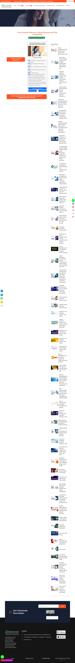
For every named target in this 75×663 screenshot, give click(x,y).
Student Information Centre (39, 5)
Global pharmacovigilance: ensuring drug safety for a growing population (62, 51)
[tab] (7, 93)
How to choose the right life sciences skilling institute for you (63, 368)
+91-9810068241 (49, 1)
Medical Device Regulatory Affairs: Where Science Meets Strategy (62, 199)
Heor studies (62, 549)
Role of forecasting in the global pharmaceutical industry (63, 404)
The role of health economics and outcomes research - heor (63, 413)
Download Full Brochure (38, 88)
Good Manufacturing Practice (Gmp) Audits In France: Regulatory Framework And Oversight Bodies (63, 393)
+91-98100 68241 (48, 637)
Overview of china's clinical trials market (62, 471)
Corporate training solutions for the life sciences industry (63, 209)
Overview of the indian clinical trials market (63, 479)
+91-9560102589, (27, 1)
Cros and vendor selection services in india (63, 306)
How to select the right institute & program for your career (62, 589)
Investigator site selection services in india (63, 299)
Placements (28, 5)
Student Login (70, 1)
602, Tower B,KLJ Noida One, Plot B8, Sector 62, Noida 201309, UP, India (37, 634)
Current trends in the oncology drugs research (63, 519)
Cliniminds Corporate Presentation (15, 59)
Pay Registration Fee (60, 5)
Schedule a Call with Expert (7, 660)
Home (15, 5)
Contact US (68, 5)
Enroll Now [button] (33, 90)
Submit (62, 606)
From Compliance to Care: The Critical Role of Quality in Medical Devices (63, 190)
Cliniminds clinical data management (62, 527)
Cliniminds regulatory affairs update (62, 229)
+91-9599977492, (35, 1)
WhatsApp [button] (43, 90)
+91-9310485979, (42, 1)
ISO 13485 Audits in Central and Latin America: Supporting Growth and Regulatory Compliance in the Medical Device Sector (63, 276)
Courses (20, 5)
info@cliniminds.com (6, 1)
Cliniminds (63, 659)
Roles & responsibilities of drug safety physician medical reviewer (63, 249)
